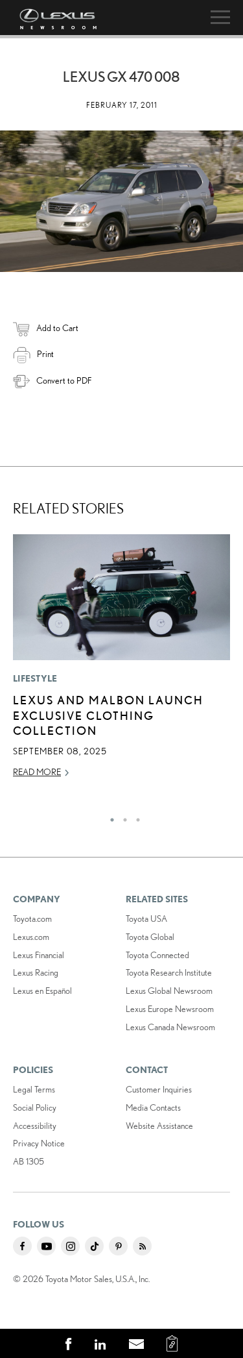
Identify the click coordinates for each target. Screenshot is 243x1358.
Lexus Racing (35, 972)
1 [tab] (109, 816)
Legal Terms (34, 1089)
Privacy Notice (39, 1143)
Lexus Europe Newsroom (170, 1009)
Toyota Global (150, 937)
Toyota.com (32, 918)
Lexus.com (31, 937)
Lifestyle (35, 678)
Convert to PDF (63, 380)
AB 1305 (28, 1161)
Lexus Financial (38, 955)
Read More (37, 772)
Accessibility (34, 1125)
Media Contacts (153, 1107)
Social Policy (34, 1107)
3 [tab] (135, 816)
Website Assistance (159, 1125)
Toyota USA (146, 918)
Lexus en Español (42, 990)
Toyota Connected (157, 955)
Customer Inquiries (159, 1089)
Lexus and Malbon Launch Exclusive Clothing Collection (108, 715)
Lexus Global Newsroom (169, 990)
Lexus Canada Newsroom (170, 1027)
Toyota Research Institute (169, 972)
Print (45, 354)
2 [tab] (122, 816)
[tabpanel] (121, 662)
